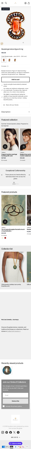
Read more (22, 74)
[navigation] (7, 42)
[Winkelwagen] (29, 3)
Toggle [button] (29, 111)
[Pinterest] (6, 432)
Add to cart (15, 79)
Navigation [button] (2, 3)
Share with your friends (12, 105)
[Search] (6, 3)
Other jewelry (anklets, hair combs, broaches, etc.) (11, 285)
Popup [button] (8, 66)
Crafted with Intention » (14, 331)
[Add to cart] (5, 146)
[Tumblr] (18, 432)
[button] (2, 175)
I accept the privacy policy (13, 406)
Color (14, 56)
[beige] (2, 238)
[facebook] (10, 432)
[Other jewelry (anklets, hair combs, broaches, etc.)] (13, 267)
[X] (14, 432)
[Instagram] (2, 432)
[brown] (5, 238)
